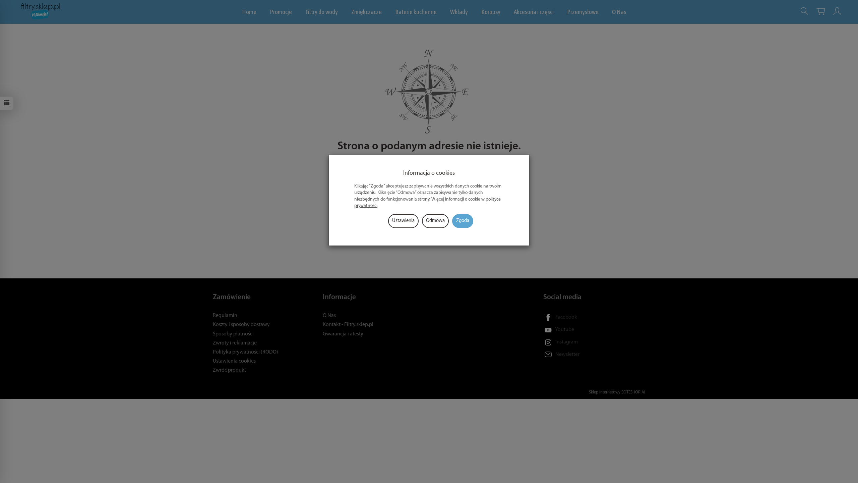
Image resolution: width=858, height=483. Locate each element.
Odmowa (435, 220)
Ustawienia (403, 220)
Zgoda (462, 220)
